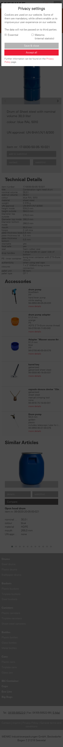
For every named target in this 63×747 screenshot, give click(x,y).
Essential (13, 34)
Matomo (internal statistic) (44, 36)
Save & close (31, 45)
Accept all (31, 52)
